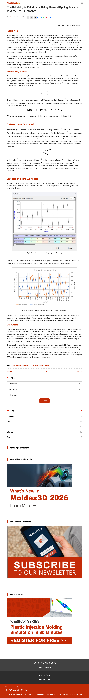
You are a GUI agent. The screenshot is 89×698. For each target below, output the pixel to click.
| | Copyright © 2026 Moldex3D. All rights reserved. (47, 694)
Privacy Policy (16, 694)
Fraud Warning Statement (34, 694)
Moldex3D (27, 365)
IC (23, 365)
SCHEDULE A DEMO (44, 680)
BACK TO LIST (44, 371)
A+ (35, 17)
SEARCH (44, 401)
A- (28, 17)
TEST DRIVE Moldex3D (44, 667)
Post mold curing (38, 365)
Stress (46, 365)
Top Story (11, 16)
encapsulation (17, 365)
